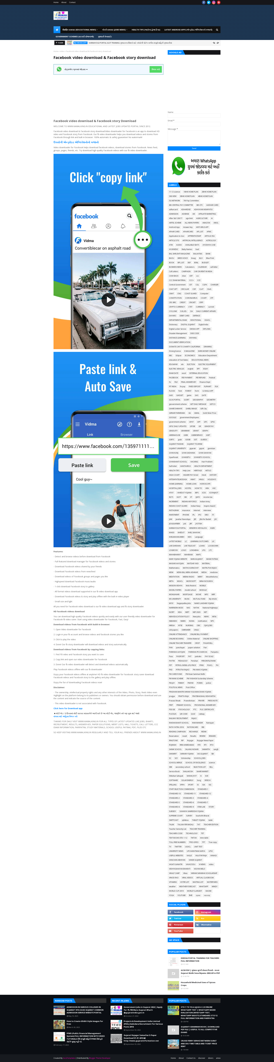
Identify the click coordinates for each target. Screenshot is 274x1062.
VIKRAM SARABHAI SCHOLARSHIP (204, 873)
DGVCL (207, 320)
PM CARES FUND (175, 674)
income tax (208, 497)
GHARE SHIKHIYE (175, 408)
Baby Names (187, 249)
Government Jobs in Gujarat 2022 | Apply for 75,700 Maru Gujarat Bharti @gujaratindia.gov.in (143, 1010)
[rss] (207, 918)
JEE (195, 519)
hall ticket (173, 466)
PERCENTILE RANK (209, 661)
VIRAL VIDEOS (187, 877)
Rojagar (190, 740)
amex (218, 1058)
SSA (203, 785)
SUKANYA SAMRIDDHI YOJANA (192, 811)
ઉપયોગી (58, 142)
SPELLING (173, 785)
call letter (214, 267)
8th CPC (200, 205)
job (184, 523)
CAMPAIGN (186, 271)
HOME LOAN (191, 484)
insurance (186, 510)
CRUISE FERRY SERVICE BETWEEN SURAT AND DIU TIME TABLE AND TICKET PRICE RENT (199, 1043)
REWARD (212, 736)
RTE (199, 745)
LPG (203, 550)
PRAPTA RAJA (183, 696)
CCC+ (191, 280)
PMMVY (181, 683)
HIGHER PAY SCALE (190, 475)
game (189, 395)
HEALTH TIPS (174, 470)
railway (202, 714)
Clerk (209, 289)
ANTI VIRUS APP (202, 227)
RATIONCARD (192, 727)
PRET (171, 705)
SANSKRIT (173, 754)
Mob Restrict (191, 585)
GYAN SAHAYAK (205, 453)
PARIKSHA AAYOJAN (177, 652)
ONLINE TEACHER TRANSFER (180, 643)
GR (200, 426)
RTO (211, 745)
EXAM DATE (173, 373)
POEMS (200, 683)
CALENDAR (202, 267)
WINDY (214, 886)
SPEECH (207, 780)
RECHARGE (193, 731)
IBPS (197, 492)
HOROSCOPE (205, 484)
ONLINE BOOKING (176, 638)
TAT (198, 824)
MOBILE (203, 585)
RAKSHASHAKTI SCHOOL (179, 723)
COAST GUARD (191, 293)
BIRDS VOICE (183, 258)
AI (212, 218)
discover (201, 1058)
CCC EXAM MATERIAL (177, 280)
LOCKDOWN (213, 546)
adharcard (173, 209)
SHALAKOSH (188, 771)
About (63, 2)
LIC (213, 541)
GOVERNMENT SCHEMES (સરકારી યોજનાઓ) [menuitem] (75, 36)
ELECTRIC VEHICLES (176, 369)
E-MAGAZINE (189, 351)
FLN (216, 386)
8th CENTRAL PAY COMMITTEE (181, 205)
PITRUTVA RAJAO (182, 669)
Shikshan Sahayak (176, 776)
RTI (205, 745)
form (197, 391)
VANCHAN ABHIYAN (177, 860)
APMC (209, 231)
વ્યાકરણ (207, 895)
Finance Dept (205, 382)
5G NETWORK (174, 200)
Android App (174, 227)
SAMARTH (206, 749)
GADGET (179, 395)
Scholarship (186, 758)
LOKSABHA (194, 550)
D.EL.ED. (183, 311)
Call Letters (173, 271)
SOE (206, 776)
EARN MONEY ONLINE (206, 351)
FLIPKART (207, 386)
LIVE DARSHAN (175, 546)
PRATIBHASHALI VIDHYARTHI (203, 696)
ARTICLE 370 (174, 240)
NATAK (196, 608)
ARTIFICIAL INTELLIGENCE (193, 240)
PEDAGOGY (183, 661)
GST (195, 439)
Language (199, 537)
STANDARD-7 (202, 802)
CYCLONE (173, 311)
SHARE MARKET (202, 771)
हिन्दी (190, 895)
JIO (215, 519)
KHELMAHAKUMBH (176, 537)
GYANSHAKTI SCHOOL (178, 461)
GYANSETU (186, 457)
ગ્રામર (198, 895)
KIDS (189, 537)
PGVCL (209, 665)
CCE (198, 280)
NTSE (180, 625)
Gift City (203, 408)
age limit (189, 218)
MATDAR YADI (193, 563)
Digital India (203, 324)
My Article (213, 599)
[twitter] (208, 2)
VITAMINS (173, 882)
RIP (182, 740)
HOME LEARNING (176, 484)
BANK (208, 254)
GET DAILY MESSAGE (198, 404)
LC (186, 541)
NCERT (171, 612)
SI (201, 776)
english (190, 369)
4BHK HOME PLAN (205, 196)
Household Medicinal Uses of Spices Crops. (198, 983)
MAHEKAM (188, 554)
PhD (170, 669)
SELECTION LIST (200, 767)
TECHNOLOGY (192, 833)
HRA (207, 488)
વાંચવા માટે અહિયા (61, 716)
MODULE (203, 590)
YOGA (171, 895)
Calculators (189, 267)
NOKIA (191, 621)
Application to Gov (176, 236)
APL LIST (200, 231)
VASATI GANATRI (175, 864)
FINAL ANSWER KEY (188, 382)
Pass (171, 656)
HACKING (194, 461)
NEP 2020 (196, 612)
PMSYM (190, 683)
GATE (204, 395)
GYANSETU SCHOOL (202, 457)
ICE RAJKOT (213, 492)
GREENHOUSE (174, 435)
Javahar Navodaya (183, 519)
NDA (180, 612)
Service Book (174, 771)
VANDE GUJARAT (195, 860)
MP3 (206, 594)
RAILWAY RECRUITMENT (178, 718)
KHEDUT (181, 532)
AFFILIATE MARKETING (207, 214)
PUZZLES (172, 714)
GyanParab (173, 457)
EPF (198, 369)
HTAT (171, 492)
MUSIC (187, 599)
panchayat (180, 647)
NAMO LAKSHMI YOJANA (204, 603)
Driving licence (175, 351)
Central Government (177, 284)
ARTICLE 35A (210, 236)
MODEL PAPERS (175, 590)
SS (198, 785)
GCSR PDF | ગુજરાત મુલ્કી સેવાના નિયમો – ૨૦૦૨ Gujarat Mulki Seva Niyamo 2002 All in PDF (200, 971)
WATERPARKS (212, 882)
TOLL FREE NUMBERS (177, 842)
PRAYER (201, 700)
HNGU (201, 479)
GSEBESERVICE (197, 435)
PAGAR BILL (208, 643)
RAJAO (194, 718)
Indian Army (205, 501)
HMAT (193, 479)
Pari (205, 647)
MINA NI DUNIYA (206, 581)
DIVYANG (193, 338)
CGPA (205, 284)
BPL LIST (181, 262)
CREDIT (183, 302)
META (171, 581)
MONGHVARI (174, 594)
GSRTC (171, 439)
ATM (171, 245)
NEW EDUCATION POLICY (179, 616)
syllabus (185, 820)
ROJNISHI (172, 745)
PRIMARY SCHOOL (184, 705)
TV (170, 846)
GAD (171, 395)
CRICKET (192, 302)
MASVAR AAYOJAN (176, 563)
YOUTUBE (182, 895)
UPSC (211, 851)
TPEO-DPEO (194, 842)
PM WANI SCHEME (176, 678)
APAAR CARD (174, 231)
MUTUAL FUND (199, 599)
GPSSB (192, 426)
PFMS (202, 665)
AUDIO (179, 245)
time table (204, 838)
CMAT (171, 293)
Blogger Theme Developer (99, 1058)
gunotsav (211, 448)
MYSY (171, 603)
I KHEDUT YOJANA (184, 492)
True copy (213, 842)
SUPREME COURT (176, 815)
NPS (212, 621)
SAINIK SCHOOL (175, 749)
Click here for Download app (68, 708)
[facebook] (204, 2)
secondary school (183, 767)
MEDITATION (174, 577)
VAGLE (189, 855)
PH (217, 665)
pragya (172, 696)
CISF (194, 289)
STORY (211, 807)
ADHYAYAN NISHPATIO (203, 209)
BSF (189, 262)
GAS (196, 395)
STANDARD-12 (205, 793)
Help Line (186, 470)
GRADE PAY (209, 426)
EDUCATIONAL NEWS (200, 360)
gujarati (193, 448)
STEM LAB (201, 807)
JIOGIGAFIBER (174, 523)
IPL (194, 515)
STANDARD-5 (174, 802)
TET (202, 833)
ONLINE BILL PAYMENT (199, 634)
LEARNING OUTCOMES (199, 541)
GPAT (191, 422)
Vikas (185, 873)
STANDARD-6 (188, 802)
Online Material (193, 638)
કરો (75, 716)
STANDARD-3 (188, 798)
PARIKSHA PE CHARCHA (198, 652)
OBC (199, 625)
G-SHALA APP (208, 391)
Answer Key (188, 227)
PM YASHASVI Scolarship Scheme (200, 678)
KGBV (212, 528)
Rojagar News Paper (205, 740)
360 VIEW (172, 196)
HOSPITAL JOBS (175, 488)
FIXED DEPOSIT (195, 386)
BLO (201, 258)
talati (210, 820)
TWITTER (178, 846)
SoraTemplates (69, 1058)
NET (205, 612)
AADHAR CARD (212, 205)
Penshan (194, 661)
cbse (184, 276)
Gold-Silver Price (209, 413)
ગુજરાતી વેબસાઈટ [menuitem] (105, 36)
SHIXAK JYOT (192, 776)
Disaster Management (178, 333)
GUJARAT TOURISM (194, 444)
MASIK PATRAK (212, 559)
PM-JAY (172, 683)
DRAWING (208, 346)
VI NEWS (202, 864)
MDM (171, 572)
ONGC (196, 630)
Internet (197, 510)
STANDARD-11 (190, 793)
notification (202, 621)
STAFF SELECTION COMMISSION (181, 789)
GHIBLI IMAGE (191, 408)
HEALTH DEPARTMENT (203, 466)
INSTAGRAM (174, 510)
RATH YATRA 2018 (176, 727)
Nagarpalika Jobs (184, 603)
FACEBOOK (173, 377)
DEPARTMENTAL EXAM (178, 320)
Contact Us (191, 1058)
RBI (203, 727)
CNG (179, 293)
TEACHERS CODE (175, 833)
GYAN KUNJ (173, 453)
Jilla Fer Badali (205, 519)
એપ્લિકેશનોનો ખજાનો (86, 142)
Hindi (204, 475)
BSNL (196, 262)
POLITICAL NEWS (175, 687)
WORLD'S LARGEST (194, 891)
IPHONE (186, 515)
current (211, 307)
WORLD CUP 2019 (176, 891)
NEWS (206, 616)
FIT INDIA (172, 386)
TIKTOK (194, 838)
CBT (191, 276)
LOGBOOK (173, 550)
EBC (170, 355)
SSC (210, 785)
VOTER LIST (184, 882)
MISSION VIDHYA (175, 585)
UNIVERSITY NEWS (176, 851)
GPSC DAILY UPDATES (177, 426)
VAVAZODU (190, 864)
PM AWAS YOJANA (200, 669)
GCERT (186, 400)
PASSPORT (180, 656)
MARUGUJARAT (197, 559)
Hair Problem (207, 461)
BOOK (171, 262)
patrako (198, 656)
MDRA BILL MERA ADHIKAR (187, 572)
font (180, 391)
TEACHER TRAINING (197, 829)
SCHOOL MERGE (175, 762)
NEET (187, 612)
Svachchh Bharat (202, 815)
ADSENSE (185, 214)
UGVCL (188, 846)
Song (199, 780)
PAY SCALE (209, 656)
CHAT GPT (173, 289)
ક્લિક (71, 716)
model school (190, 590)
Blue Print (210, 258)
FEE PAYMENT (187, 377)
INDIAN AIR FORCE (189, 501)
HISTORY (213, 475)
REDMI (203, 731)
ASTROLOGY (211, 240)
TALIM (171, 824)
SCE (176, 758)
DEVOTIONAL (195, 320)
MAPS (198, 554)
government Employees (189, 417)
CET (190, 284)
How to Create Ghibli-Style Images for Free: (85, 1022)
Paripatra (214, 652)
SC (170, 758)
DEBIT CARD (184, 315)
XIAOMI (208, 891)
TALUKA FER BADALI (186, 824)
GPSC (213, 422)
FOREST (188, 391)
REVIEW (202, 736)
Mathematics (174, 568)
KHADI (171, 532)
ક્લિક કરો (156, 69)
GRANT (196, 431)
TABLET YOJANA (198, 820)
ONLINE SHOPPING (210, 638)
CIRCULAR (185, 289)
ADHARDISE (186, 209)
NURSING (189, 625)
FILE (176, 382)
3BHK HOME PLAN (187, 196)
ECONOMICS (190, 355)
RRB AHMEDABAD (187, 745)
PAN (171, 647)
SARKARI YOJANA (187, 754)
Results (193, 736)
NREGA (172, 625)
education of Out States (178, 360)
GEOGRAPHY (198, 400)
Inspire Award (209, 506)
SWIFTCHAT (173, 820)
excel (184, 373)
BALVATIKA (197, 254)
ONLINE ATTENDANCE (178, 634)
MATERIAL (206, 563)
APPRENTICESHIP (194, 236)
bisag (193, 258)
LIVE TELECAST (190, 546)
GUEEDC (204, 439)
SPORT (190, 785)
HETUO (208, 470)
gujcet (201, 448)
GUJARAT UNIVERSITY (177, 448)
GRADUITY (173, 431)
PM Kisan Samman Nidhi (195, 674)
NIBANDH (173, 621)
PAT (189, 656)
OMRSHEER (186, 630)
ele (182, 364)
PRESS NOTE (212, 700)
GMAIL (196, 413)
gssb (180, 439)
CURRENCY (200, 307)
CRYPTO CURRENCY (177, 307)
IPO (199, 515)
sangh (215, 749)
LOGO (183, 550)
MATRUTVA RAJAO (209, 568)
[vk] (207, 924)
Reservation (174, 736)
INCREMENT (173, 501)
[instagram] (213, 2)
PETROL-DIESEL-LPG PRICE (186, 665)
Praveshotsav (189, 700)
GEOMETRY (211, 400)
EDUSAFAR (173, 364)
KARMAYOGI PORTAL (177, 528)
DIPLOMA (206, 329)
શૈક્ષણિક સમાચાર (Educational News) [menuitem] (79, 29)
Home (56, 2)
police (208, 683)
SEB (170, 767)
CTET (190, 307)
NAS (188, 608)
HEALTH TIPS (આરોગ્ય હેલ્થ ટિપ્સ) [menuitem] (146, 29)
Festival (212, 377)
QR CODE (183, 714)
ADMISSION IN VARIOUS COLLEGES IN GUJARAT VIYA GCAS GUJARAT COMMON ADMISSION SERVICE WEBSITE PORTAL (137, 43)
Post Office (190, 687)
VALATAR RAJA (201, 855)
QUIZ (193, 714)
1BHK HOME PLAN (191, 192)
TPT (203, 842)
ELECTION (191, 364)
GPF (198, 422)
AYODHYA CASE (209, 245)
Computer (204, 293)
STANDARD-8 (174, 807)
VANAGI (213, 855)
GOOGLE (172, 417)
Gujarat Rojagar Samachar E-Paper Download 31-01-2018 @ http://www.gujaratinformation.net (141, 1038)
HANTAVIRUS (185, 466)
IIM (185, 497)
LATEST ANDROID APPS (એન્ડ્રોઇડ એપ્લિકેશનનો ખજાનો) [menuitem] (188, 29)
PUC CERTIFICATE (207, 709)
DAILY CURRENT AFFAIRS (206, 311)
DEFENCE (196, 315)
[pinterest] (218, 2)
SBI (212, 754)
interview (207, 510)
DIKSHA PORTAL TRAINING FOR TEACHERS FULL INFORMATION (200, 959)
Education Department (208, 355)
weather (172, 886)
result (184, 736)
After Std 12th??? (175, 218)
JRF (191, 523)
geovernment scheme (178, 404)
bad (197, 249)
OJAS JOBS (208, 625)
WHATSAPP (203, 886)
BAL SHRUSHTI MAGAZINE (179, 254)
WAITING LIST (198, 882)
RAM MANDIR (197, 723)
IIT (191, 497)
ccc (197, 276)
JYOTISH (199, 523)
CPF (211, 298)
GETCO (212, 404)
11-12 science (174, 192)
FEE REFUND (201, 377)
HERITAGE (198, 470)
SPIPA (182, 785)
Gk (190, 413)
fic (170, 382)
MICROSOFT (191, 581)
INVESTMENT (174, 515)
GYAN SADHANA (188, 453)
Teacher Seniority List (177, 829)
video (62, 51)
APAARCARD (188, 231)
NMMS (183, 621)
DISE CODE (194, 333)
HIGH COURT (174, 475)
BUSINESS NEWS (175, 267)
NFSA (214, 616)
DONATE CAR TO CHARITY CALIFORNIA (184, 346)
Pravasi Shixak (174, 700)
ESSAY (205, 369)
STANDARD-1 (203, 789)
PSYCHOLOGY (184, 709)
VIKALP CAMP (174, 873)
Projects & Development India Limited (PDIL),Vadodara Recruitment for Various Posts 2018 (143, 1024)
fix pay (182, 386)
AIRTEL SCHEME (175, 223)
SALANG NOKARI (192, 749)
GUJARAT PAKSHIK (176, 444)
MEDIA (204, 572)
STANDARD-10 (175, 793)
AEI (194, 214)
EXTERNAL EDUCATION (199, 373)
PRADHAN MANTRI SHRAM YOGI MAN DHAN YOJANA (190, 692)
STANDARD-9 (188, 807)
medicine (214, 572)
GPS (205, 422)
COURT (204, 298)
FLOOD (172, 391)
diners (210, 1058)
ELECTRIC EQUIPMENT (207, 364)
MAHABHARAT (175, 554)
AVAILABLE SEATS (192, 245)
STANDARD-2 (174, 798)
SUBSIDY (172, 811)
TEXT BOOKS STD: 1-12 (178, 838)
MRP (213, 594)
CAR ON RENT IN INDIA (203, 271)
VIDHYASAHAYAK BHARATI (179, 869)
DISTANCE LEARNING (177, 338)
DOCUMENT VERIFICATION (179, 342)
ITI (213, 515)
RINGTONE (173, 740)
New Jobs (197, 616)
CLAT (201, 289)
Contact (72, 2)
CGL (197, 284)
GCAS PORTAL (174, 400)
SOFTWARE (173, 780)
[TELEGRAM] (207, 931)
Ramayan (210, 723)
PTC (195, 709)
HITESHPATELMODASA (178, 479)
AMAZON (206, 223)
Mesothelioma (212, 577)
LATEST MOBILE (175, 541)
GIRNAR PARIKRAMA (177, 413)
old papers (173, 630)
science (212, 762)
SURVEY (189, 815)
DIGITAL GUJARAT (188, 324)
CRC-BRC (172, 302)
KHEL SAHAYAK (194, 532)
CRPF (201, 302)
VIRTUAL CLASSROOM (205, 877)
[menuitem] (57, 29)
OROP (197, 643)
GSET (208, 435)
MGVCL (180, 581)
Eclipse (178, 355)
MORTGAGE (187, 594)
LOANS (202, 546)
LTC (210, 550)
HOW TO (198, 488)
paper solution (194, 647)
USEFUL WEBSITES (176, 855)
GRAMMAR (185, 431)
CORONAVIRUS (191, 298)
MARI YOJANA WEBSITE (178, 559)
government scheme (177, 422)
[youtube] (180, 931)
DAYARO (172, 315)
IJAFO (198, 497)
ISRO (206, 515)
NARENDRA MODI (176, 608)
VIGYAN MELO (199, 869)
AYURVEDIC (173, 249)
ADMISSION (173, 214)
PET (170, 665)
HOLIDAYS (212, 479)
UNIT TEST (198, 846)
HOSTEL (188, 488)
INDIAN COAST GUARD (178, 506)
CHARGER (214, 284)
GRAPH (205, 431)
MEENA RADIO (188, 577)
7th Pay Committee (191, 200)
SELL (211, 767)
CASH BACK (173, 276)
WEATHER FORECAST (187, 886)
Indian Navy (195, 506)
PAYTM (172, 661)
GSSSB (187, 439)
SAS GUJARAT (202, 754)
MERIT (200, 577)
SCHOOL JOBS (199, 758)
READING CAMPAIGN (177, 731)
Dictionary (173, 324)
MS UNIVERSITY (175, 599)
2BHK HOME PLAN (209, 192)
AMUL (216, 223)
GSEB (186, 435)
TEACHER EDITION (211, 824)
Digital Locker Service (177, 329)
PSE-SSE (172, 709)
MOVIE (198, 594)
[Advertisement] (108, 95)
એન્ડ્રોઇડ (68, 142)
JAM (170, 519)
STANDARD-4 (202, 798)
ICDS (204, 492)
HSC (214, 488)
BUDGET (205, 262)
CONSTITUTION (175, 298)
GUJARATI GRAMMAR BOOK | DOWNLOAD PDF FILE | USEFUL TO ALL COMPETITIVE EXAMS (200, 1029)
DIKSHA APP (194, 329)
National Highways (210, 608)
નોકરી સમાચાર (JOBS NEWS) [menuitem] (114, 29)
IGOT (179, 497)
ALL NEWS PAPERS (192, 223)
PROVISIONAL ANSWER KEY (205, 705)
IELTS (171, 497)
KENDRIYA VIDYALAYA (198, 528)
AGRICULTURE (201, 218)
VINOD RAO (174, 877)
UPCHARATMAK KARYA (196, 851)
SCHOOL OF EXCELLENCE (195, 762)
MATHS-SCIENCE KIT (191, 568)
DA (191, 311)
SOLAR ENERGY (187, 780)
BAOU (171, 258)
